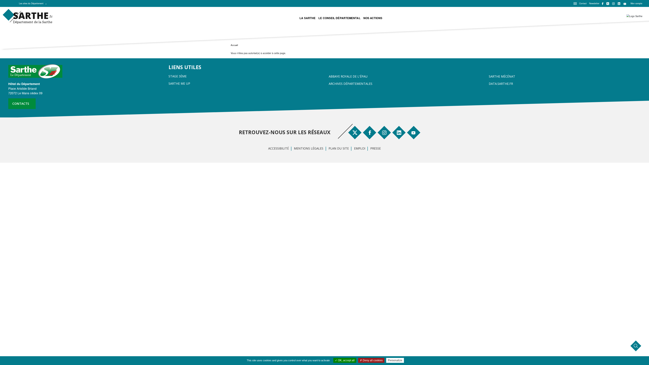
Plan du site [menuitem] (339, 148)
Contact (583, 3)
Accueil (234, 45)
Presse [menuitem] (375, 148)
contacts (20, 104)
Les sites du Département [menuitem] (30, 4)
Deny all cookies (372, 360)
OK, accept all (346, 360)
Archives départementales (350, 84)
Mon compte (636, 3)
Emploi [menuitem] (359, 148)
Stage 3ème (178, 76)
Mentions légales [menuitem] (308, 148)
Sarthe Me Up (179, 83)
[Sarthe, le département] (36, 71)
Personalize (395, 360)
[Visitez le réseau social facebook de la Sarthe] (602, 3)
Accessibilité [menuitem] (278, 148)
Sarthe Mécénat (502, 76)
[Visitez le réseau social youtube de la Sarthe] (624, 3)
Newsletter (594, 3)
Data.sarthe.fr (501, 84)
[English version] (575, 3)
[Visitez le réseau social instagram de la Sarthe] (613, 3)
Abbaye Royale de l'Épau (348, 76)
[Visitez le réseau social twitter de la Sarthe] (607, 3)
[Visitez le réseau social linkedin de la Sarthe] (619, 3)
